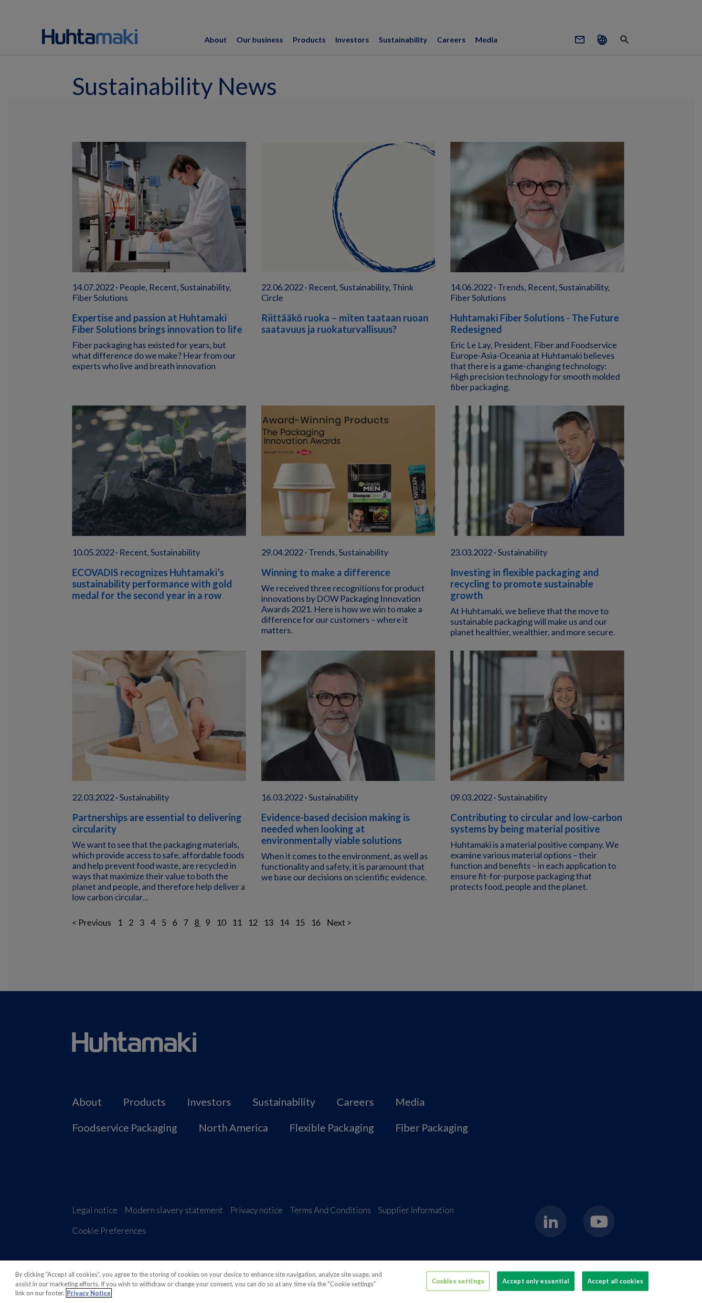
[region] (351, 1281)
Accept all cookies (615, 1280)
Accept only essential (535, 1280)
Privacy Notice (89, 1293)
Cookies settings (458, 1280)
